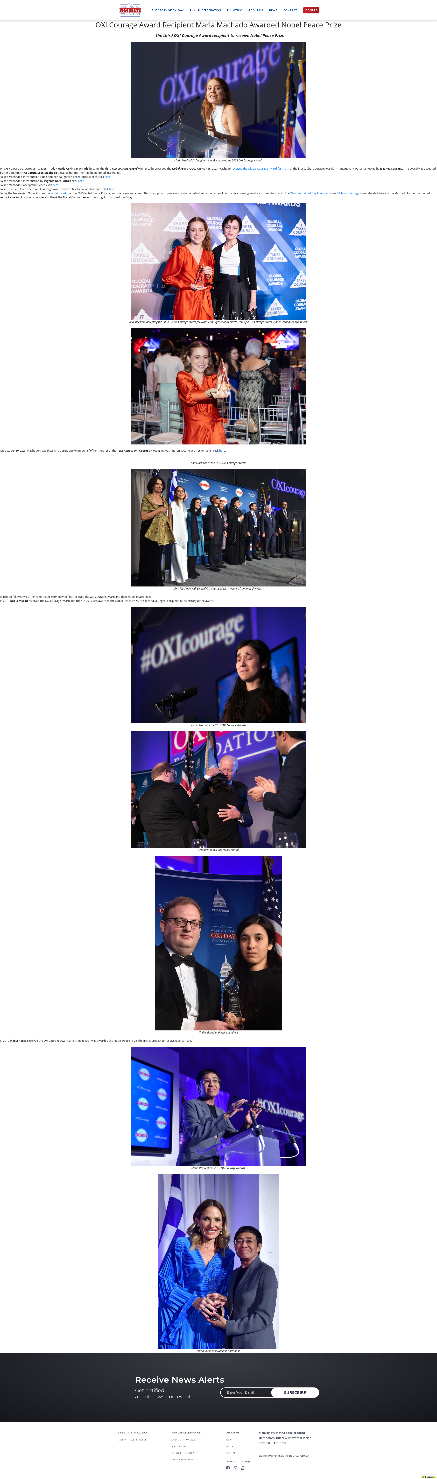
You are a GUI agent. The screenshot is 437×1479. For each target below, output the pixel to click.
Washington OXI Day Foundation (311, 193)
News (273, 10)
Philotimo (235, 10)
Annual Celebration (205, 10)
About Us (256, 10)
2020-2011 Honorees (184, 1439)
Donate (311, 10)
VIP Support (179, 1446)
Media (230, 1446)
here (107, 177)
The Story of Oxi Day (167, 10)
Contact (290, 10)
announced (58, 193)
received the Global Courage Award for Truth (260, 168)
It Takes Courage (348, 193)
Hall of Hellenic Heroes (133, 1439)
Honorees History (183, 1453)
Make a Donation (182, 1459)
